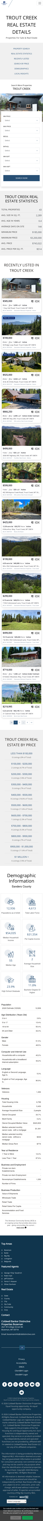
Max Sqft (6, 166)
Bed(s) (5, 136)
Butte (6, 1253)
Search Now (21, 178)
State (6, 1296)
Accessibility (21, 1363)
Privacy (21, 1359)
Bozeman (7, 1250)
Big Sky (7, 1256)
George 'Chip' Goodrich (13, 1273)
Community (8, 1307)
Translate (23, 1504)
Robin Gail (8, 1276)
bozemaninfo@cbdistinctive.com (21, 1334)
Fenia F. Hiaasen (10, 1281)
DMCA (21, 1367)
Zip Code (7, 1304)
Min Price (6, 116)
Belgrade (7, 1261)
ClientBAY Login (21, 1370)
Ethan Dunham (10, 1284)
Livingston (8, 1258)
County (7, 1298)
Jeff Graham (8, 1278)
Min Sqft (6, 156)
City (5, 1301)
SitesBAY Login (21, 1374)
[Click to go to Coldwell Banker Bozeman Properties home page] (4, 3)
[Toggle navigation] (40, 3)
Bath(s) (6, 146)
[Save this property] (38, 281)
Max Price (7, 126)
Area (6, 1310)
